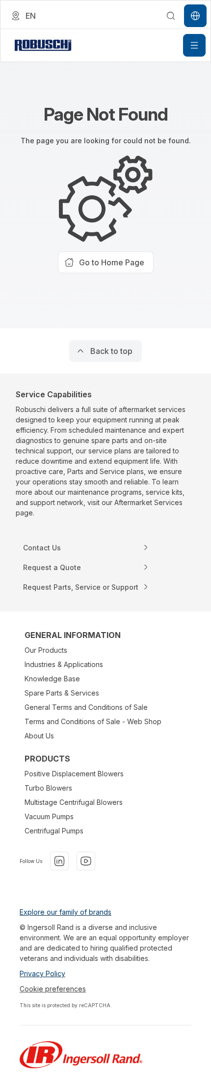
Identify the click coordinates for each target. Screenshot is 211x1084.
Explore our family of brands (65, 912)
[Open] (194, 45)
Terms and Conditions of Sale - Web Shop (93, 721)
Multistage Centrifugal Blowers (74, 802)
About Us (39, 736)
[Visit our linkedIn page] (59, 861)
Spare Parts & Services (62, 693)
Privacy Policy (42, 973)
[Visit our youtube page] (86, 861)
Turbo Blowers (48, 788)
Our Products (46, 650)
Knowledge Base (52, 678)
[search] (170, 15)
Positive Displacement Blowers (74, 773)
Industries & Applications (64, 664)
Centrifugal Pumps (54, 831)
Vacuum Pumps (49, 816)
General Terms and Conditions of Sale (86, 707)
